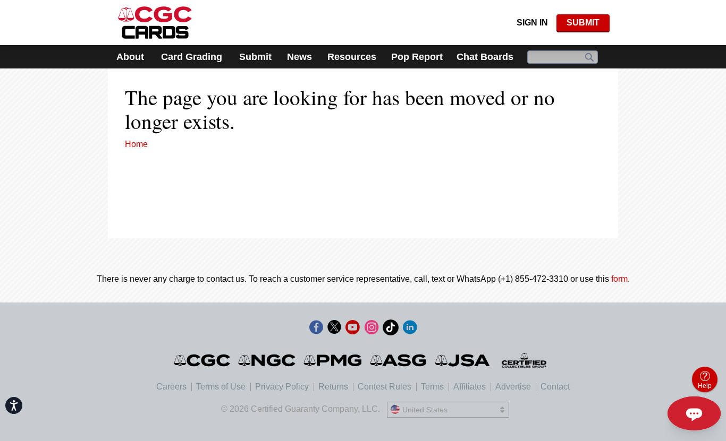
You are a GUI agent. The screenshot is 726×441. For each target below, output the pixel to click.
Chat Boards (485, 56)
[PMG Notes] (333, 360)
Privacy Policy (282, 386)
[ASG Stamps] (399, 360)
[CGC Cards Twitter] (334, 329)
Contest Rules (384, 386)
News (299, 56)
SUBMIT (583, 22)
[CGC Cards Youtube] (352, 329)
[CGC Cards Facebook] (316, 329)
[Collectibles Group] (524, 360)
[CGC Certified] (154, 22)
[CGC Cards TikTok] (391, 329)
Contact (555, 386)
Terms (432, 386)
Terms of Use (221, 386)
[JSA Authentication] (462, 360)
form (619, 278)
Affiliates (469, 386)
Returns (333, 386)
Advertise (513, 386)
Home (136, 144)
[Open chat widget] (694, 413)
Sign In (532, 22)
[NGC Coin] (267, 360)
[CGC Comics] (203, 360)
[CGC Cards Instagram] (371, 329)
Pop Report (417, 56)
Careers (171, 386)
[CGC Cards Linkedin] (410, 329)
